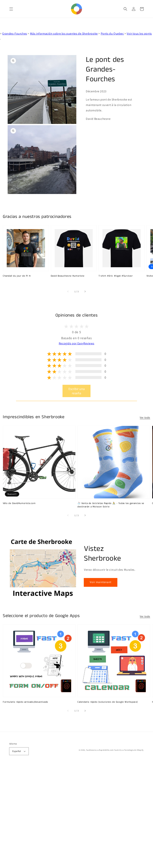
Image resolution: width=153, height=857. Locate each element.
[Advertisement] (76, 811)
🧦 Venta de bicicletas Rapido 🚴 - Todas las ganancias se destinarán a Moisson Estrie (110, 505)
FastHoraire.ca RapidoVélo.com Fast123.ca (105, 750)
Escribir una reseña (76, 391)
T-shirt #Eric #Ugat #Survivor (116, 276)
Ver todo (145, 417)
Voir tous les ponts (139, 34)
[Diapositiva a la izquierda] (68, 291)
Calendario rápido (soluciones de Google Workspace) (107, 702)
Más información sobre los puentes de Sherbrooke (64, 34)
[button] (11, 9)
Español (16, 751)
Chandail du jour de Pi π (17, 276)
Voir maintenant (100, 582)
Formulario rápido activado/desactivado (25, 702)
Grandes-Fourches (14, 34)
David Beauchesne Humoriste (68, 276)
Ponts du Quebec (112, 34)
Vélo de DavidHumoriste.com (19, 503)
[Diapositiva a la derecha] (85, 291)
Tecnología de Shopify (134, 750)
